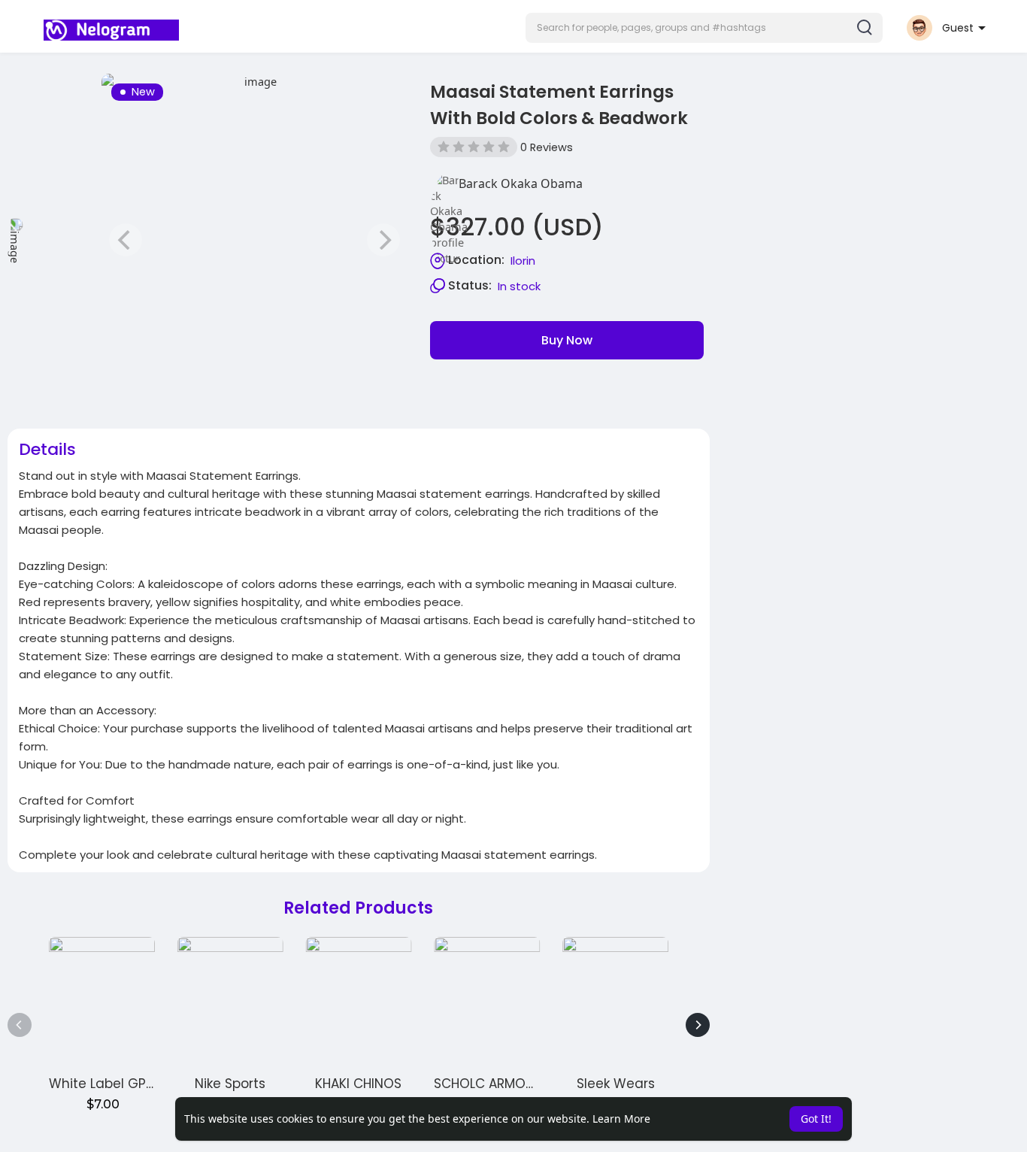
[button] (704, 28)
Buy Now (566, 340)
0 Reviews (546, 147)
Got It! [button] (816, 1118)
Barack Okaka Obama (521, 183)
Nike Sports (230, 1084)
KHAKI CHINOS (358, 1084)
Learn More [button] (621, 1118)
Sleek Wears (616, 1084)
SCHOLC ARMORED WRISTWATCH (535, 1084)
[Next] (698, 1025)
